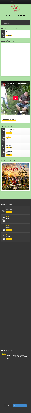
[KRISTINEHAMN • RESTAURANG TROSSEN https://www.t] (15, 383)
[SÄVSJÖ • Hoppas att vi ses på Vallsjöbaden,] (15, 365)
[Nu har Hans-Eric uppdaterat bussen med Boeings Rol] (15, 378)
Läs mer (9, 35)
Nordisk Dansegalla (11, 144)
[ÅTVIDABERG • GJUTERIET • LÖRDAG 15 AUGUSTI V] (15, 380)
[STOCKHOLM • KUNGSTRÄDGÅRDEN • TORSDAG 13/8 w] (15, 389)
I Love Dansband (10, 129)
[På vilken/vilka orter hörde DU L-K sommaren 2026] (15, 363)
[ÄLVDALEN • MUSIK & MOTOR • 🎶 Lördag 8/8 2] (15, 402)
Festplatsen (9, 151)
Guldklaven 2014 (9, 119)
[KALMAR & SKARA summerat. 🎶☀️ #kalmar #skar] (15, 396)
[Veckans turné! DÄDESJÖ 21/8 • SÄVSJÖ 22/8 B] (15, 372)
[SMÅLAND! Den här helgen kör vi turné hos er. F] (15, 361)
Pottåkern (8, 136)
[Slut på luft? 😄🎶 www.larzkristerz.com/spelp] (15, 387)
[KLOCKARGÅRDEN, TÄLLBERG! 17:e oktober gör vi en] (15, 374)
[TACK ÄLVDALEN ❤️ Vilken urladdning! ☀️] (15, 400)
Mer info (9, 133)
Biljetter (9, 147)
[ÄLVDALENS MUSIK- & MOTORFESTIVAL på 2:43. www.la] (15, 391)
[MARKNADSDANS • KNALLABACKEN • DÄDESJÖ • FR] (15, 367)
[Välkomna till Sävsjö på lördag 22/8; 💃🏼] (15, 370)
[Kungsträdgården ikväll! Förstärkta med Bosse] (15, 385)
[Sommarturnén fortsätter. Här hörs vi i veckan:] (15, 393)
